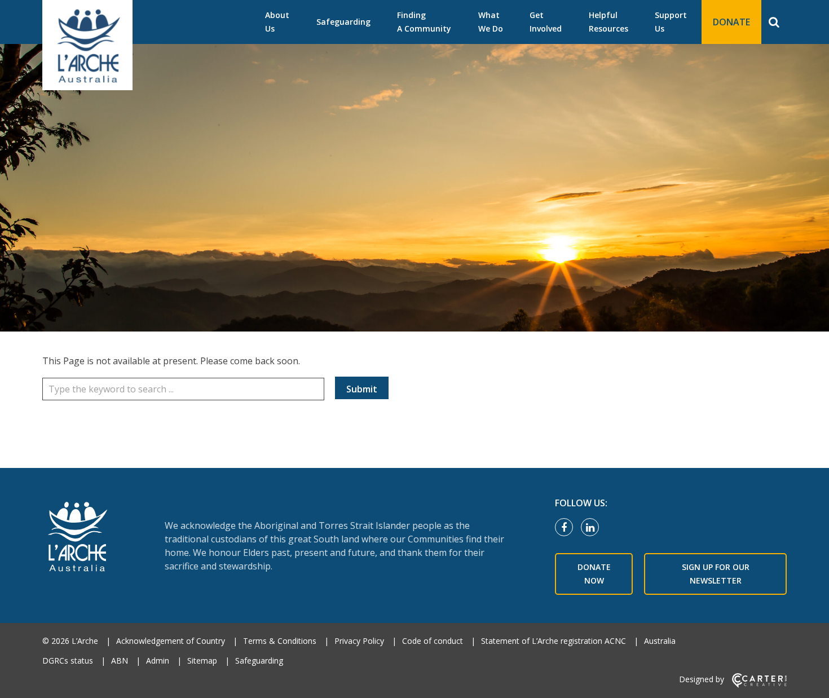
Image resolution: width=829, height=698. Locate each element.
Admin (157, 660)
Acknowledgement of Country (170, 640)
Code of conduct (432, 640)
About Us (277, 22)
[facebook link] (567, 528)
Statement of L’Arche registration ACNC (553, 640)
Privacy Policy (359, 640)
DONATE (731, 22)
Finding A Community (424, 22)
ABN (119, 660)
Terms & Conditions (279, 640)
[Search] (774, 22)
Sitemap (202, 660)
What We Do (490, 22)
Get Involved (546, 22)
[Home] (83, 538)
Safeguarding (343, 21)
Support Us (671, 22)
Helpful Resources (608, 22)
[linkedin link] (593, 528)
